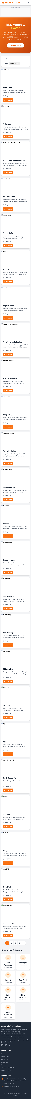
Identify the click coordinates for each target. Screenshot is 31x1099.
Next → (21, 943)
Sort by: (5, 64)
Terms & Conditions (7, 1067)
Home (3, 1054)
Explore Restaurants (15, 45)
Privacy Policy (6, 1070)
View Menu (8, 100)
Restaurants (5, 1056)
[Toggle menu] (29, 2)
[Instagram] (6, 1045)
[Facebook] (2, 1045)
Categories (4, 1059)
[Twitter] (9, 1045)
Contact (3, 1065)
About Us (4, 1062)
